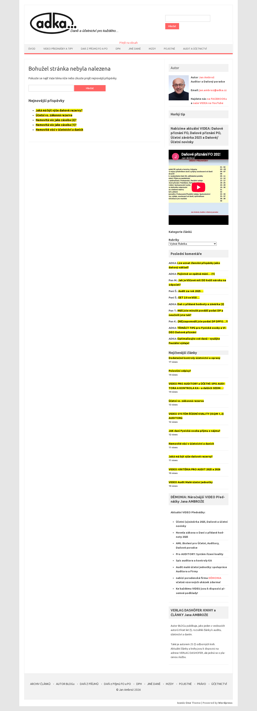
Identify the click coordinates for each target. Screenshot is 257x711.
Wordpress (225, 702)
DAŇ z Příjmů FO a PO (94, 48)
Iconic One (184, 702)
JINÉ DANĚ (134, 48)
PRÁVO (201, 684)
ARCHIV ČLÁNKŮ (40, 684)
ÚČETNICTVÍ (219, 684)
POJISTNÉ (185, 684)
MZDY (170, 684)
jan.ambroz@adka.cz (213, 90)
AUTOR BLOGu (65, 684)
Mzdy (152, 48)
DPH (118, 48)
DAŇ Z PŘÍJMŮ (89, 684)
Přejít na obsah (128, 42)
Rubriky (174, 239)
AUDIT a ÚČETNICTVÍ (195, 48)
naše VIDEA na (208, 103)
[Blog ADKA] (73, 34)
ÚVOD (31, 48)
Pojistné (169, 48)
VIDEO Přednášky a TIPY (58, 48)
